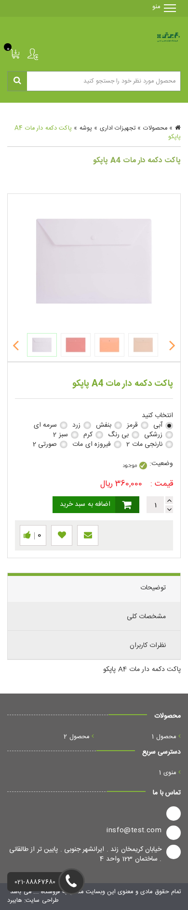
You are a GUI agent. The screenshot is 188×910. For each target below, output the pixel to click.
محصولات (155, 128)
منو (160, 6)
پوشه (86, 128)
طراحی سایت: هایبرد (33, 901)
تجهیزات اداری (117, 128)
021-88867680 (35, 882)
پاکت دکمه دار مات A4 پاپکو (142, 669)
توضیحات (153, 588)
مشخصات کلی (146, 617)
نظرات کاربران (148, 645)
